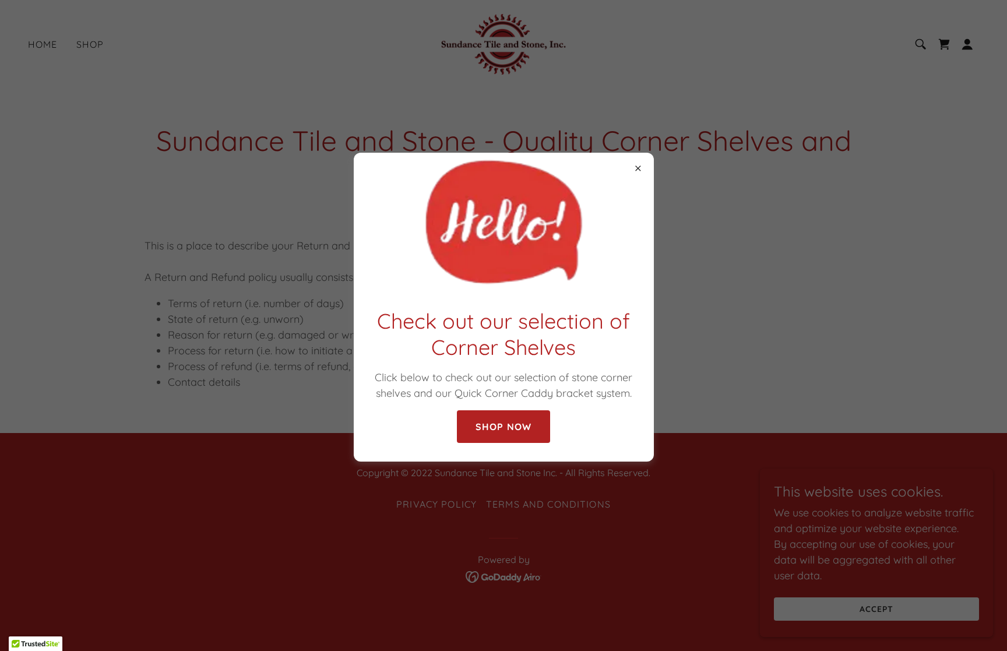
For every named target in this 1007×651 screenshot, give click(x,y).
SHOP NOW (503, 426)
